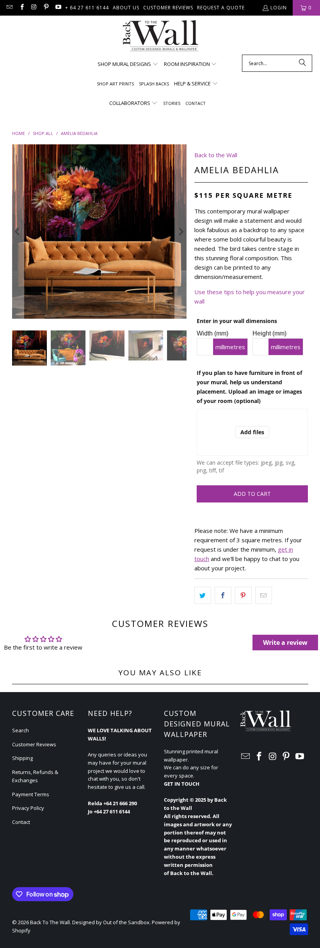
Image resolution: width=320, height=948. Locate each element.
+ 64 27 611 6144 (87, 7)
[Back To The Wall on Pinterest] (46, 7)
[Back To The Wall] (160, 37)
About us (126, 7)
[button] (128, 64)
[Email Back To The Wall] (9, 7)
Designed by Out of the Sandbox (110, 922)
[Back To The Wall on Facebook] (21, 7)
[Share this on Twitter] (202, 595)
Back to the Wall (215, 155)
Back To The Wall (50, 922)
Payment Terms (30, 794)
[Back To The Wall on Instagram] (33, 7)
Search (20, 730)
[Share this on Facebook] (223, 595)
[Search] (302, 63)
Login (278, 7)
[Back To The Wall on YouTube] (58, 7)
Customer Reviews (168, 7)
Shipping (22, 758)
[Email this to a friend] (263, 595)
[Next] (180, 231)
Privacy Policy (28, 807)
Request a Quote (221, 7)
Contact (21, 822)
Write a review (285, 642)
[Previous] (18, 231)
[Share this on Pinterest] (243, 595)
